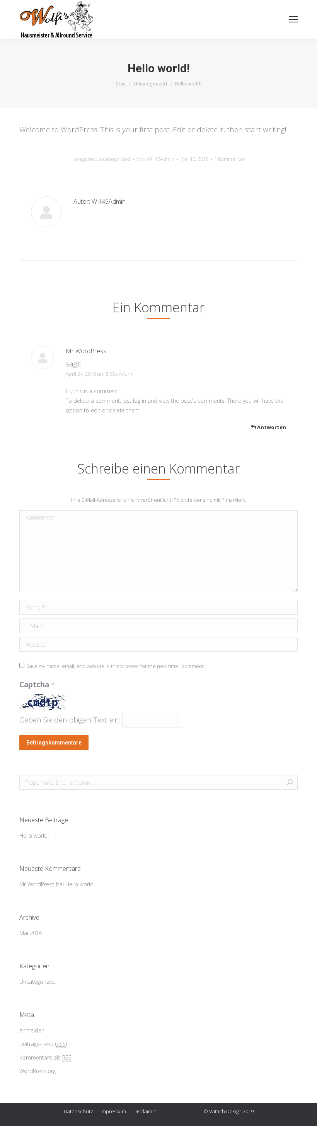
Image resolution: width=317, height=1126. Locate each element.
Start (121, 84)
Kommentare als (45, 1057)
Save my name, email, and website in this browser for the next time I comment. (115, 666)
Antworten (271, 427)
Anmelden (31, 1030)
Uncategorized (150, 84)
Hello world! (34, 835)
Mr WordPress (86, 351)
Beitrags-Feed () (43, 1044)
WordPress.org (37, 1071)
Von (155, 158)
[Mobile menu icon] (293, 19)
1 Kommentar (229, 158)
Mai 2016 (30, 933)
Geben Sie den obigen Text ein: (69, 720)
